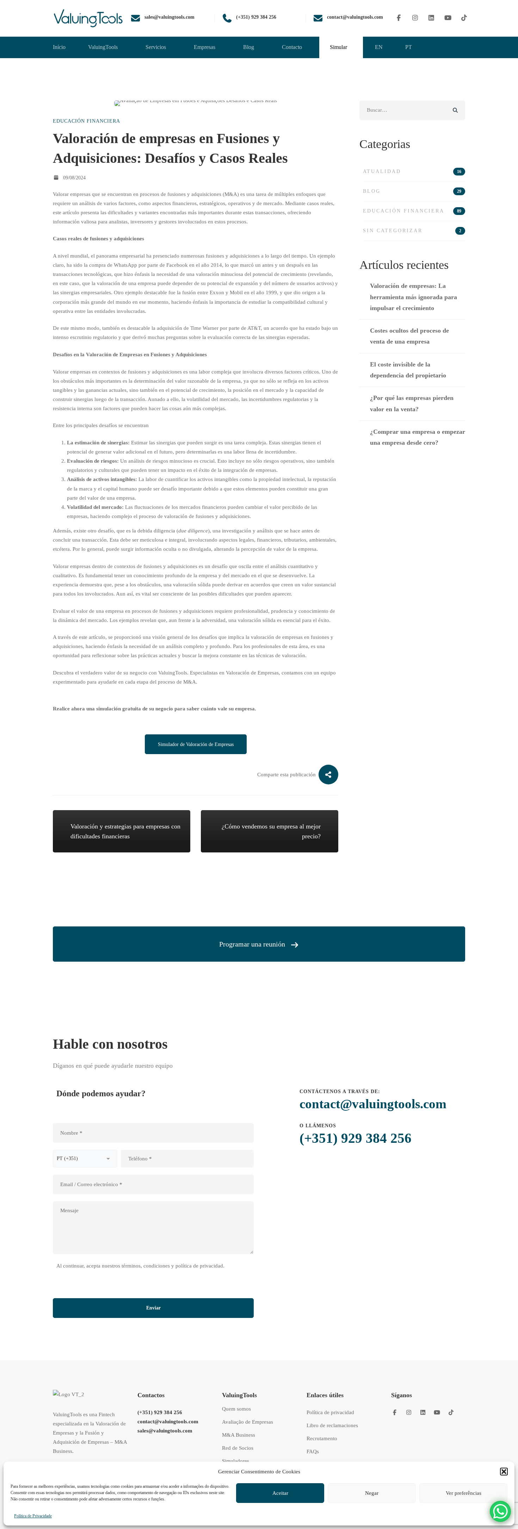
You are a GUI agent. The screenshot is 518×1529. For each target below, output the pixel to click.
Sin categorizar (412, 230)
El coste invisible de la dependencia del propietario (408, 370)
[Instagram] (415, 18)
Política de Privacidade (33, 1515)
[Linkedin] (431, 18)
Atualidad (412, 171)
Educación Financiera (86, 121)
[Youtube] (448, 18)
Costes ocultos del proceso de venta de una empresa (409, 336)
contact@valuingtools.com (373, 1104)
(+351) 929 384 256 (356, 1138)
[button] (503, 1471)
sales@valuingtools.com (164, 1431)
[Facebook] (398, 18)
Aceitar (280, 1493)
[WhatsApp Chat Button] (500, 1511)
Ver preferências (463, 1493)
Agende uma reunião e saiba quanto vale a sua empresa (259, 1003)
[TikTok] (464, 18)
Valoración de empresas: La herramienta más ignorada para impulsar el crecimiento (413, 297)
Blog (412, 191)
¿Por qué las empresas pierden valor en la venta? (412, 403)
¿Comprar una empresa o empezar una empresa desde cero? (417, 437)
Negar (371, 1493)
